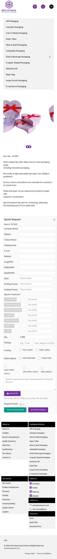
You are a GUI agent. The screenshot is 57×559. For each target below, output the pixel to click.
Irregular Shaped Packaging (18, 63)
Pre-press (5, 491)
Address (7, 234)
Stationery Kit (11, 69)
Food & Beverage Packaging (18, 57)
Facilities (5, 433)
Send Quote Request (38, 410)
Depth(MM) (9, 273)
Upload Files (12, 393)
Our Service (6, 483)
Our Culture (6, 454)
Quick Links (34, 522)
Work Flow (6, 445)
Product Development (10, 487)
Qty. (6, 337)
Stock (6, 279)
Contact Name (10, 240)
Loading (7, 350)
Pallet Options (10, 359)
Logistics (5, 512)
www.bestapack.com (12, 548)
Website (7, 256)
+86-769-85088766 (39, 510)
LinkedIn (35, 496)
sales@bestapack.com (40, 505)
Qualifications (7, 449)
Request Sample (11, 404)
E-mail (7, 251)
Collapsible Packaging (15, 51)
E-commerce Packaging (16, 87)
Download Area (35, 527)
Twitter (35, 488)
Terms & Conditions (44, 554)
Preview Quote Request (15, 410)
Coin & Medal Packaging (16, 33)
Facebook (35, 484)
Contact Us (6, 458)
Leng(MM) (8, 262)
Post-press (6, 500)
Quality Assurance (9, 441)
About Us (5, 429)
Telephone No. (10, 245)
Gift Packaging (12, 21)
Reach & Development (10, 437)
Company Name (11, 229)
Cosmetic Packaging (14, 27)
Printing (5, 496)
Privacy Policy (30, 554)
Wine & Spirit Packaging (16, 45)
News (32, 518)
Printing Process (11, 284)
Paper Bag (10, 75)
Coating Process (11, 290)
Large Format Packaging (16, 81)
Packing (7, 343)
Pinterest (35, 492)
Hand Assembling (8, 504)
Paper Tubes (11, 39)
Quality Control (8, 508)
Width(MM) (9, 268)
